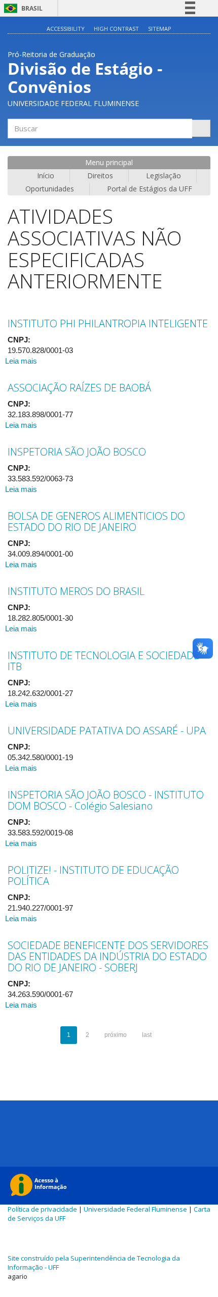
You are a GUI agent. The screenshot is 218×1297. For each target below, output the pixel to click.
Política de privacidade (42, 1209)
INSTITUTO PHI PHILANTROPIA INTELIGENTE (108, 323)
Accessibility (66, 28)
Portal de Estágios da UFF (149, 188)
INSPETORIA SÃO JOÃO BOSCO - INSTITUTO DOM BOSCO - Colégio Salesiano (106, 800)
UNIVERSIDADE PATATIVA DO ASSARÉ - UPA (107, 730)
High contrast (116, 28)
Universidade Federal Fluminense (135, 1209)
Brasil (21, 8)
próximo (115, 1034)
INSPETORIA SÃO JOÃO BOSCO (77, 452)
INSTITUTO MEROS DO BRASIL (76, 591)
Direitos (100, 175)
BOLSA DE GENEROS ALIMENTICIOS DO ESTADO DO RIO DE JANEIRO (96, 521)
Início (45, 175)
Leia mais (21, 361)
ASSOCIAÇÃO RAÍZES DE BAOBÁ (79, 387)
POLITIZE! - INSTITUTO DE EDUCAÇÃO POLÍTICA (93, 875)
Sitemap (159, 28)
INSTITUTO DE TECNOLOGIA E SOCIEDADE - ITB (106, 660)
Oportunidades (49, 188)
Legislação (163, 175)
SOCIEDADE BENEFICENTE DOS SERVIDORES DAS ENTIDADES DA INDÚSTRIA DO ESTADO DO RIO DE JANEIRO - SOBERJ (108, 956)
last (147, 1034)
